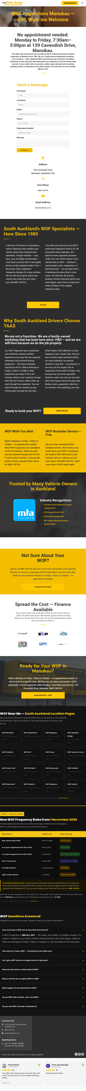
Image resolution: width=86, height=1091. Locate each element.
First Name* (21, 91)
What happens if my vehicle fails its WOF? (43, 987)
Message (20, 137)
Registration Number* (25, 128)
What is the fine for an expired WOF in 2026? (43, 978)
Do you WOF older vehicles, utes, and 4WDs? (43, 997)
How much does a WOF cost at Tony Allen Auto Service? (43, 929)
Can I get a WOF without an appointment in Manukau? (43, 960)
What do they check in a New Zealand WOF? (43, 969)
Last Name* (21, 100)
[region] (27, 1074)
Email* (19, 110)
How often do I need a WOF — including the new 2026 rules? (43, 951)
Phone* (20, 119)
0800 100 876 (43, 190)
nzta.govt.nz (34, 901)
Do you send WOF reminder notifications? (43, 1006)
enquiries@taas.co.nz (43, 208)
